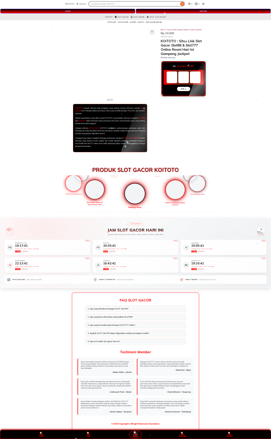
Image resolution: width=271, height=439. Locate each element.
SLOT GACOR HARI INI (154, 22)
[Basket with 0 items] (203, 3)
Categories (82, 4)
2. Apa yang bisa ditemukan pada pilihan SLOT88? (110, 317)
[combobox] (134, 3)
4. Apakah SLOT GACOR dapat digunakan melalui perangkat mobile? (118, 333)
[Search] (182, 3)
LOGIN (67, 11)
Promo (41, 436)
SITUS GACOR (123, 22)
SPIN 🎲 (183, 89)
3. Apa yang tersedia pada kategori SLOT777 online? (111, 325)
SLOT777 (141, 22)
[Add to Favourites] (152, 31)
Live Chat (229, 436)
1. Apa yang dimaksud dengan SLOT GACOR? (108, 308)
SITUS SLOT (112, 22)
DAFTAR (203, 11)
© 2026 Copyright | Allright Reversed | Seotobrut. (135, 423)
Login (88, 436)
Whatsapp (182, 436)
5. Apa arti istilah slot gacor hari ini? (104, 341)
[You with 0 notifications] (197, 3)
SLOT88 (133, 22)
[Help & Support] (190, 3)
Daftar (135, 436)
